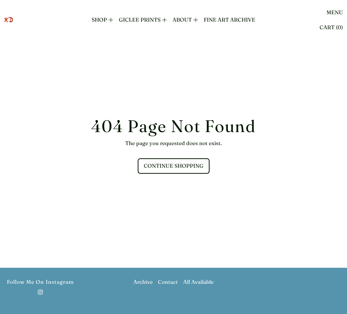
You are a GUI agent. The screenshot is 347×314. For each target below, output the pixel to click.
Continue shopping (173, 165)
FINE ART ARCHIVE (229, 19)
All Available (198, 281)
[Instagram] (40, 292)
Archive (143, 281)
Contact (168, 281)
